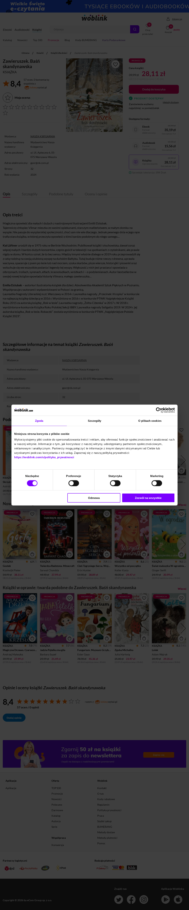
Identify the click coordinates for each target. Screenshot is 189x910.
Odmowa (94, 497)
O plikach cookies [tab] (149, 420)
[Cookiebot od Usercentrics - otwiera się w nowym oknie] (158, 410)
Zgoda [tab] (39, 420)
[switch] (73, 483)
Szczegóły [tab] (94, 420)
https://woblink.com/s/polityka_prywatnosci (44, 457)
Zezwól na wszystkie (148, 497)
